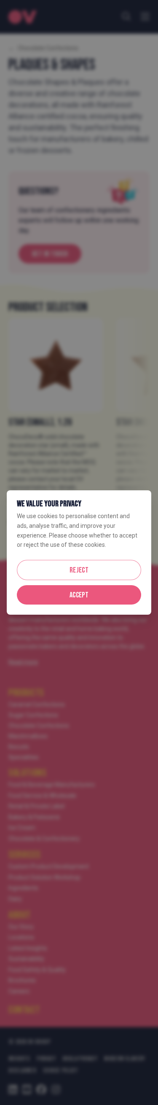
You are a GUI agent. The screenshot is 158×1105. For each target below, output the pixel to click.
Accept (79, 595)
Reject (79, 570)
